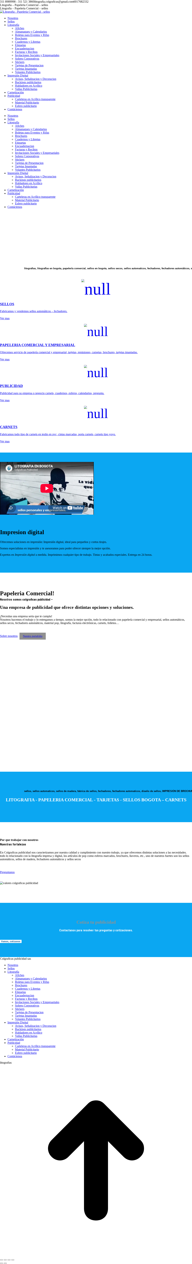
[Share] (5, 1259)
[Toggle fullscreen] (9, 1259)
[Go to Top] (96, 1255)
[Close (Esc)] (1, 1259)
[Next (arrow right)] (5, 1263)
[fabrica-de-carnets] (34, 751)
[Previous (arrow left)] (1, 1263)
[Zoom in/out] (12, 1259)
